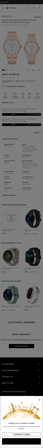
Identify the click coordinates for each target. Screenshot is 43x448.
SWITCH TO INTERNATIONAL (21, 441)
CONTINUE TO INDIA (21, 434)
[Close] (21, 398)
